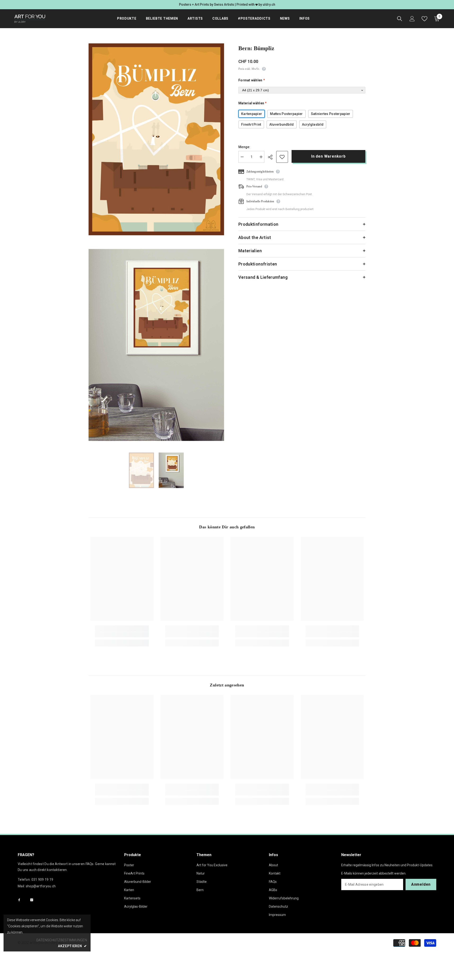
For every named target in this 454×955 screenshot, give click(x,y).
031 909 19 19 (42, 879)
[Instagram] (31, 899)
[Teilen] (272, 157)
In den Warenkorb (329, 156)
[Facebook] (19, 899)
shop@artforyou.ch (41, 886)
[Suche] (400, 19)
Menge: (244, 147)
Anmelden (421, 884)
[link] (122, 634)
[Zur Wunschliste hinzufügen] (282, 157)
